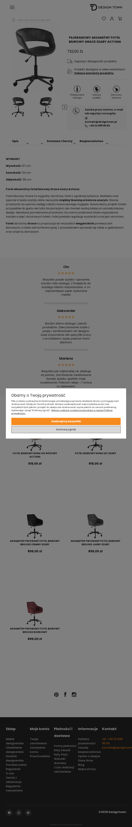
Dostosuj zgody (66, 429)
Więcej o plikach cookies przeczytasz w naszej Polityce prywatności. (62, 412)
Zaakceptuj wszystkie (66, 421)
